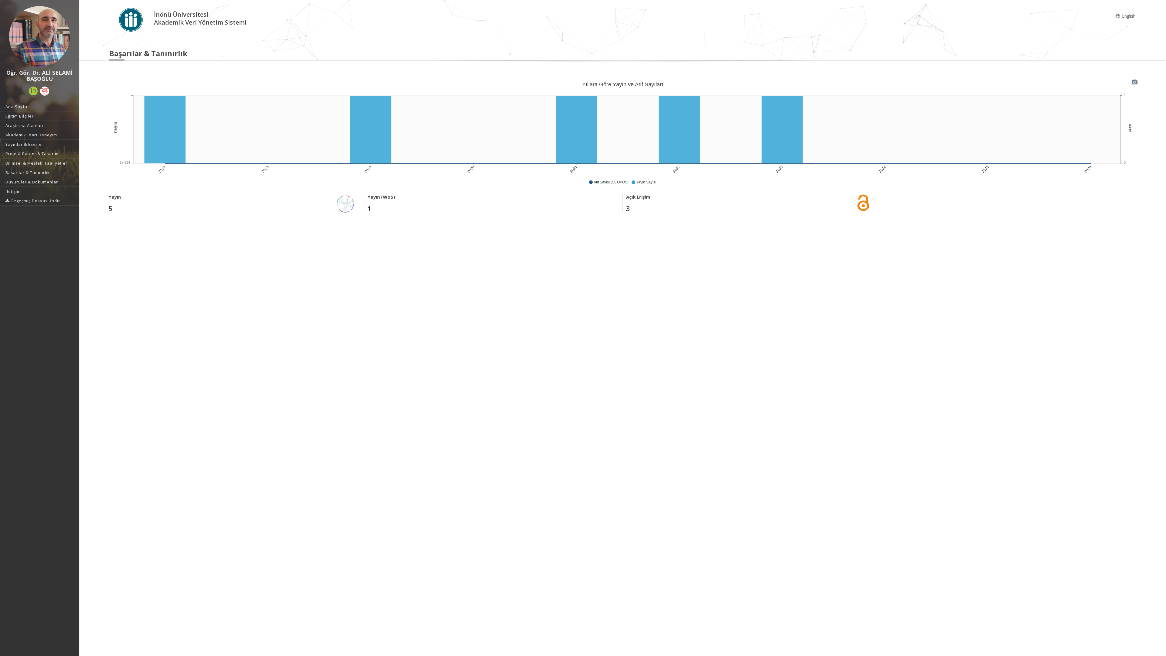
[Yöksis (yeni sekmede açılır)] (44, 91)
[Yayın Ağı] (345, 203)
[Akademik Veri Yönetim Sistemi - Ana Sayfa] (131, 19)
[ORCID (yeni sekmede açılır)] (33, 91)
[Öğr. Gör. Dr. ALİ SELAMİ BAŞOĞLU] (39, 36)
